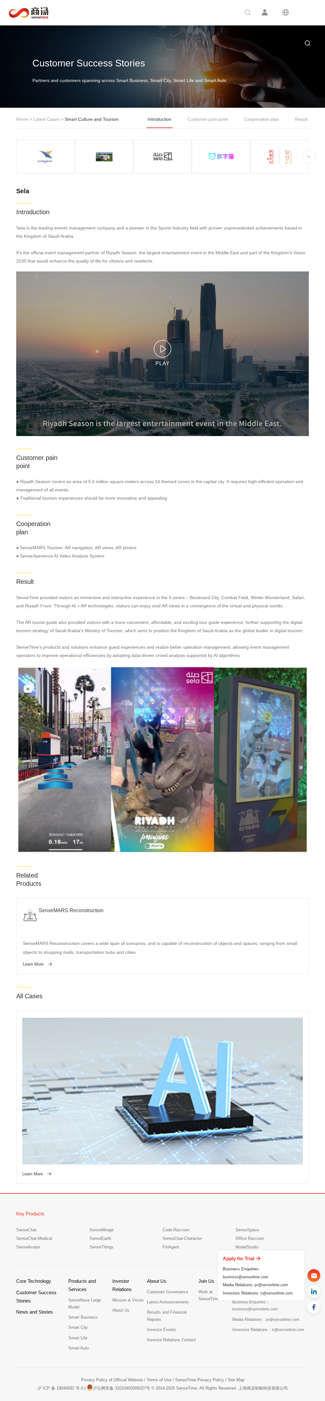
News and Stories (34, 1312)
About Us (120, 1310)
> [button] (309, 156)
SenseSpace (247, 1229)
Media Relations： (265, 1319)
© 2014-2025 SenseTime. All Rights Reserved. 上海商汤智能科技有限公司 (219, 1388)
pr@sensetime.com (271, 1285)
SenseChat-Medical (34, 1238)
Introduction (159, 119)
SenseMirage (102, 1229)
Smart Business (83, 1317)
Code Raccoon (175, 1229)
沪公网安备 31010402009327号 (121, 1388)
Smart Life (77, 1338)
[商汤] (24, 12)
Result (301, 119)
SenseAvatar (28, 1247)
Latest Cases (47, 119)
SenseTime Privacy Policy (199, 1379)
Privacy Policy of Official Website (112, 1379)
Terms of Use (159, 1379)
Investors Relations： (268, 1329)
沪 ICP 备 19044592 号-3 (60, 1388)
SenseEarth (100, 1238)
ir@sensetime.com (277, 1293)
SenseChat (26, 1229)
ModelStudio (246, 1247)
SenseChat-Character (182, 1238)
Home (22, 119)
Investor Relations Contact (171, 1339)
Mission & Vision (127, 1300)
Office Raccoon (249, 1238)
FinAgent (170, 1247)
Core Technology (33, 1281)
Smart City (78, 1327)
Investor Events (161, 1329)
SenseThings (102, 1247)
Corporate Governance (167, 1291)
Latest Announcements (168, 1302)
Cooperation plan (261, 119)
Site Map (236, 1379)
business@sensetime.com (245, 1277)
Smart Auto (78, 1348)
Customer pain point (208, 119)
